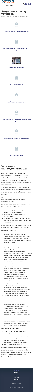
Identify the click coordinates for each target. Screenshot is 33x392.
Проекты (16, 372)
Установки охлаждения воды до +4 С (16, 31)
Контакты (16, 379)
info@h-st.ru (17, 383)
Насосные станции (16, 155)
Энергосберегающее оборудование (16, 138)
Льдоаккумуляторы (16, 84)
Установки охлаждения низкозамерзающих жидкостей (16, 120)
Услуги (17, 375)
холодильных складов (19, 178)
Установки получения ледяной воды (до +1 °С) (16, 49)
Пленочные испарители (16, 67)
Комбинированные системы (16, 102)
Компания (16, 377)
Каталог (16, 370)
